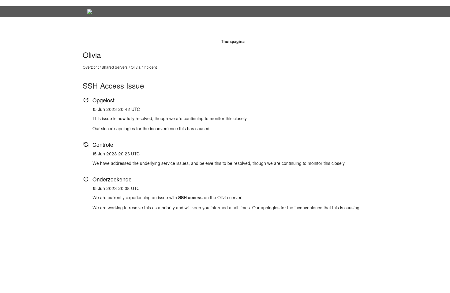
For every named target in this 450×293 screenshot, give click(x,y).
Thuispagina (233, 41)
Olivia (92, 54)
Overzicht (91, 67)
